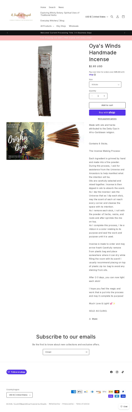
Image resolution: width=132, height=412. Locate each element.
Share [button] (94, 319)
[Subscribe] (86, 352)
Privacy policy (68, 404)
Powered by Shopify (39, 404)
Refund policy (54, 404)
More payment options (107, 119)
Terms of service (82, 404)
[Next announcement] (124, 32)
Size (91, 79)
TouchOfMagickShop (22, 404)
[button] (47, 26)
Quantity (92, 91)
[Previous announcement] (7, 32)
